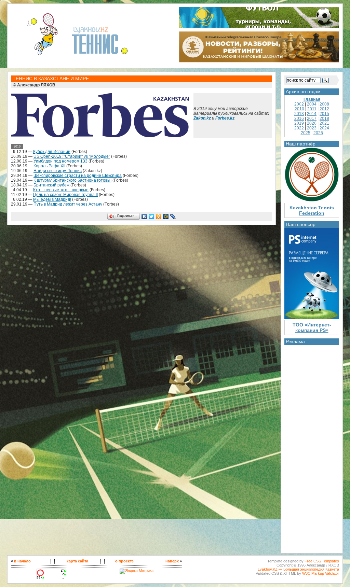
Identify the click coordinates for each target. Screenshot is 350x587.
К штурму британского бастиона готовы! (72, 180)
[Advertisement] (311, 447)
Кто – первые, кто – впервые (61, 189)
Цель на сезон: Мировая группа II (65, 194)
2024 (324, 128)
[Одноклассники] (158, 216)
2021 (324, 123)
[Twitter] (151, 216)
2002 (299, 104)
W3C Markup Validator (320, 573)
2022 (299, 128)
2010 (299, 109)
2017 (312, 118)
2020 (312, 123)
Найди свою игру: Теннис (57, 170)
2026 (318, 132)
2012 (324, 109)
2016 (299, 118)
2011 (312, 109)
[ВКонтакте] (144, 216)
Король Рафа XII (49, 166)
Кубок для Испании (51, 151)
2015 (324, 113)
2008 (324, 104)
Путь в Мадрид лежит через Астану (67, 204)
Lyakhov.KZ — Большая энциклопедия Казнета (298, 569)
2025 (305, 132)
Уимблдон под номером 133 (60, 161)
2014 (312, 113)
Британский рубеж (51, 185)
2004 (312, 104)
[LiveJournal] (173, 216)
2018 (324, 118)
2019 (299, 123)
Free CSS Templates (322, 561)
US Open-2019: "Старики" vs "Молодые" (71, 156)
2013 (299, 113)
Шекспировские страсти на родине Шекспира (77, 175)
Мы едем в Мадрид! (52, 199)
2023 (312, 128)
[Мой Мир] (166, 216)
